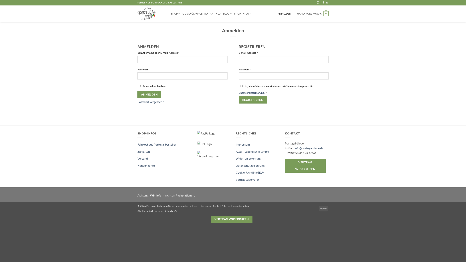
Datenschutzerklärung (251, 92)
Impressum (243, 144)
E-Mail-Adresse (255, 52)
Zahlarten (143, 151)
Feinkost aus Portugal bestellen (157, 144)
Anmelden (149, 94)
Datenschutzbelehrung (250, 165)
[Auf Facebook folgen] (323, 2)
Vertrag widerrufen (248, 179)
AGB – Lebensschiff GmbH (252, 151)
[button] (313, 14)
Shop (174, 13)
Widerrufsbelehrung (248, 158)
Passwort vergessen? (150, 102)
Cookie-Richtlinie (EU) (250, 172)
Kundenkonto (146, 165)
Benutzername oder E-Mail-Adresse (165, 52)
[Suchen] (318, 2)
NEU (218, 13)
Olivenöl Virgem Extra (198, 13)
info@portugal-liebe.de (309, 148)
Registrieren (252, 99)
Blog (226, 13)
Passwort (150, 69)
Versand (142, 158)
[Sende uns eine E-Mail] (327, 2)
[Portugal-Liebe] (151, 13)
